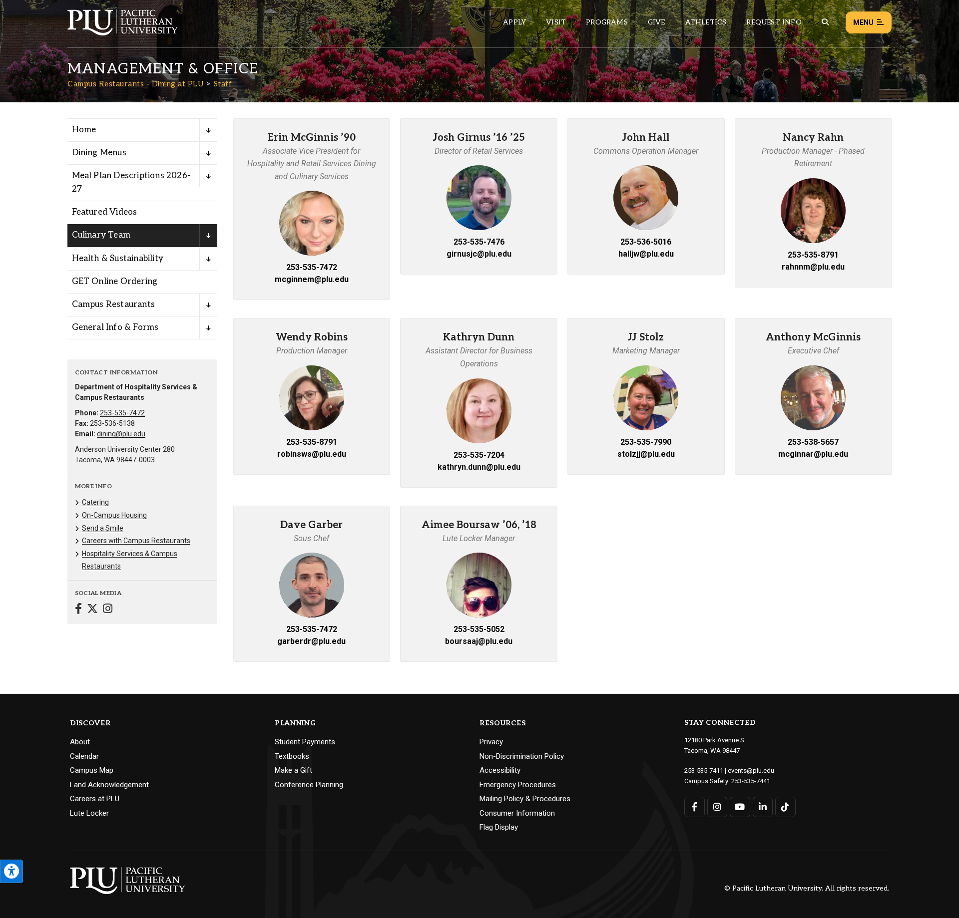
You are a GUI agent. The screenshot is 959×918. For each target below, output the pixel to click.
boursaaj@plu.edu (478, 641)
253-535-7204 (479, 455)
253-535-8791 (813, 255)
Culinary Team (101, 235)
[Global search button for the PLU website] (825, 22)
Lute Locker (89, 813)
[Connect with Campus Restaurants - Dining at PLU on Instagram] (107, 609)
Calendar (84, 756)
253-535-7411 (703, 770)
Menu (863, 22)
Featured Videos (104, 212)
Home (84, 130)
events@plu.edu (751, 770)
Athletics (706, 22)
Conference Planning (309, 784)
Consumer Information (517, 813)
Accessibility (500, 770)
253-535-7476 (479, 242)
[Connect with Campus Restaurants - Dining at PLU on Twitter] (92, 609)
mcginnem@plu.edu (312, 279)
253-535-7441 (750, 781)
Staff (223, 83)
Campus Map (91, 770)
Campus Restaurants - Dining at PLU (135, 83)
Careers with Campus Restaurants (136, 541)
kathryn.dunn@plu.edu (479, 467)
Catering (95, 502)
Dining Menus (99, 153)
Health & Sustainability (118, 259)
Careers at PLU (94, 798)
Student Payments (305, 741)
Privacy (491, 741)
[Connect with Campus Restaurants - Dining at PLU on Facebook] (78, 609)
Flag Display (499, 827)
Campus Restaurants (113, 304)
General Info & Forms (115, 327)
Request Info (773, 22)
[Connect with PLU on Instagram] (717, 807)
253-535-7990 (645, 442)
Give (656, 22)
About (80, 741)
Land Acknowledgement (109, 784)
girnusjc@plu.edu (479, 254)
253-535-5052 (479, 629)
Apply (514, 22)
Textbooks (292, 756)
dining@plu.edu (121, 434)
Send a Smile (102, 528)
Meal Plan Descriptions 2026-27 (131, 182)
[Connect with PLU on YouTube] (740, 807)
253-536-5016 (645, 242)
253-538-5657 (813, 442)
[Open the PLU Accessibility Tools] (11, 871)
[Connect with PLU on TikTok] (785, 807)
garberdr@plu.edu (311, 641)
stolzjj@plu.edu (646, 454)
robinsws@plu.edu (311, 454)
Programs (607, 22)
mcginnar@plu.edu (813, 454)
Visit (556, 22)
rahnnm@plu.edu (813, 267)
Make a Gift (293, 770)
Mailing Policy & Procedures (525, 798)
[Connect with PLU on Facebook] (694, 807)
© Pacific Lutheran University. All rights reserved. (806, 889)
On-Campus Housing (114, 515)
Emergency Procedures (518, 784)
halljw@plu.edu (646, 254)
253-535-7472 (122, 413)
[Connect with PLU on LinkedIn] (763, 807)
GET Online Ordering (115, 282)
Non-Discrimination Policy (522, 756)
